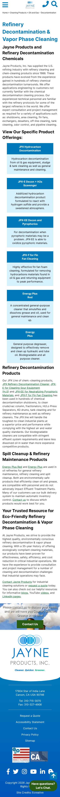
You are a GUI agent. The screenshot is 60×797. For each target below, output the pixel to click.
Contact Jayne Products (17, 581)
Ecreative (38, 792)
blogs (24, 592)
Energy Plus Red (12, 466)
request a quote (38, 585)
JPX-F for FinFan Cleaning (30, 256)
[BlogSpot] (50, 771)
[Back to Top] (53, 775)
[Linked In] (42, 771)
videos (45, 592)
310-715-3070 (32, 700)
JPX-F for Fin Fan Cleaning (36, 395)
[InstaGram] (24, 771)
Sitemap (30, 740)
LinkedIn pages (11, 596)
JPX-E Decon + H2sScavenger (30, 183)
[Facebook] (8, 771)
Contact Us (30, 624)
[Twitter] (16, 771)
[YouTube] (33, 771)
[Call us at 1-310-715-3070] (45, 4)
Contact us (19, 499)
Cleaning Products (18, 12)
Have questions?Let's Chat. (43, 786)
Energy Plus (35, 466)
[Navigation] (5, 6)
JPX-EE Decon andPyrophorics (30, 222)
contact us (19, 607)
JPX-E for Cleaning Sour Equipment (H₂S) (29, 388)
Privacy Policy (30, 734)
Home (5, 12)
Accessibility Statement (30, 722)
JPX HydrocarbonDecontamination (30, 148)
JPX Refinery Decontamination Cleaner (25, 384)
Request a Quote (30, 715)
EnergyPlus (30, 333)
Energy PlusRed (30, 295)
